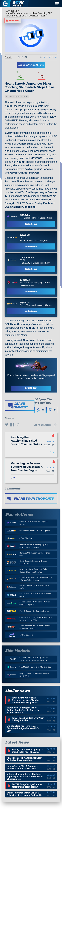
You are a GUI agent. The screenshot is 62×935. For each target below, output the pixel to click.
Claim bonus (31, 224)
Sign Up (31, 388)
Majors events (20, 96)
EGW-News (11, 11)
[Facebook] (12, 425)
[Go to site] (12, 216)
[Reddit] (17, 425)
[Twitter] (7, 425)
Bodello (8, 57)
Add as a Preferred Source (31, 65)
